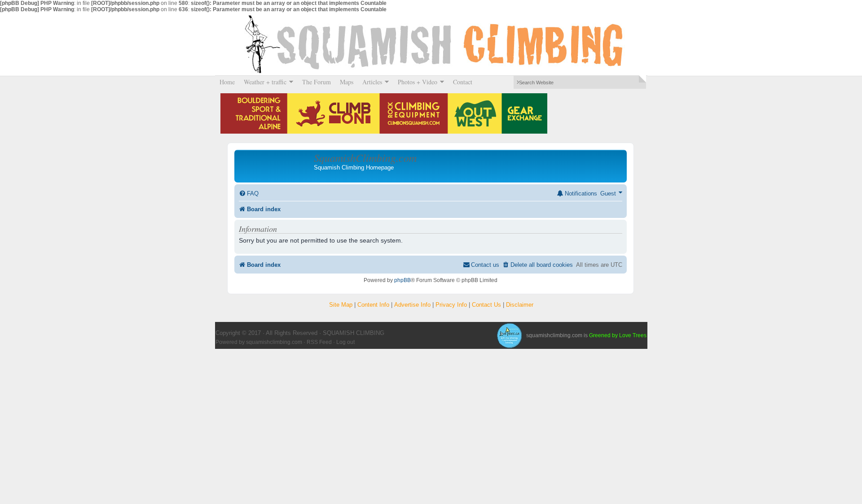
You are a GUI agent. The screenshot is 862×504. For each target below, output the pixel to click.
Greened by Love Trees (617, 335)
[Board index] (275, 166)
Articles (370, 82)
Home (227, 82)
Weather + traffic (262, 82)
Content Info (373, 304)
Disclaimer (519, 304)
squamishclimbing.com (274, 342)
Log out (345, 342)
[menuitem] (249, 193)
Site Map (340, 304)
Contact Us (486, 304)
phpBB (402, 280)
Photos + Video (415, 82)
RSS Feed (319, 342)
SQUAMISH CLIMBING (431, 44)
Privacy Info (451, 304)
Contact (462, 82)
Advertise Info (412, 304)
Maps (346, 82)
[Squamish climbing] (509, 335)
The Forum (316, 82)
